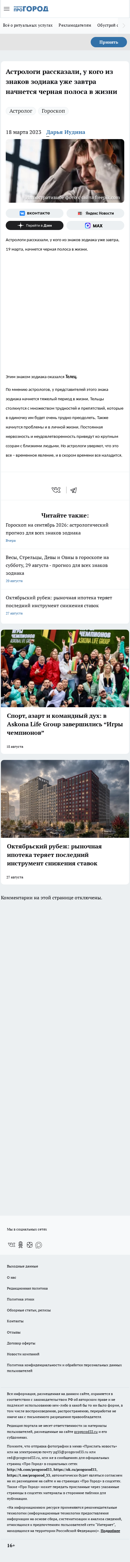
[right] (124, 26)
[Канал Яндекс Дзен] (34, 225)
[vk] (56, 490)
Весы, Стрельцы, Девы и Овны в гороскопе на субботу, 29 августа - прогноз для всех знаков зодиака (57, 568)
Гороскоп (53, 110)
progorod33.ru (86, 1431)
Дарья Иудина (65, 131)
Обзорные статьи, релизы (29, 1310)
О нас (11, 1277)
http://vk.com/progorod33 (29, 1469)
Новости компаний (23, 1354)
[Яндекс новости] (95, 213)
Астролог (20, 110)
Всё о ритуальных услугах (28, 25)
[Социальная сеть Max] (95, 225)
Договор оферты (21, 1343)
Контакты (15, 1321)
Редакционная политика (27, 1288)
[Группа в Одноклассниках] (20, 1245)
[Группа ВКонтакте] (34, 213)
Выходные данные (22, 1266)
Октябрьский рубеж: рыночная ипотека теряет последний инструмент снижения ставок (59, 604)
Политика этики (20, 1299)
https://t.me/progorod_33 (28, 1475)
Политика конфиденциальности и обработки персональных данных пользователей (64, 1368)
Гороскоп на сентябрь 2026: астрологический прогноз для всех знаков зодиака (57, 532)
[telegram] (76, 490)
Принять (108, 42)
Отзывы (14, 1332)
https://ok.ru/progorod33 (75, 1469)
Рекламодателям (75, 25)
